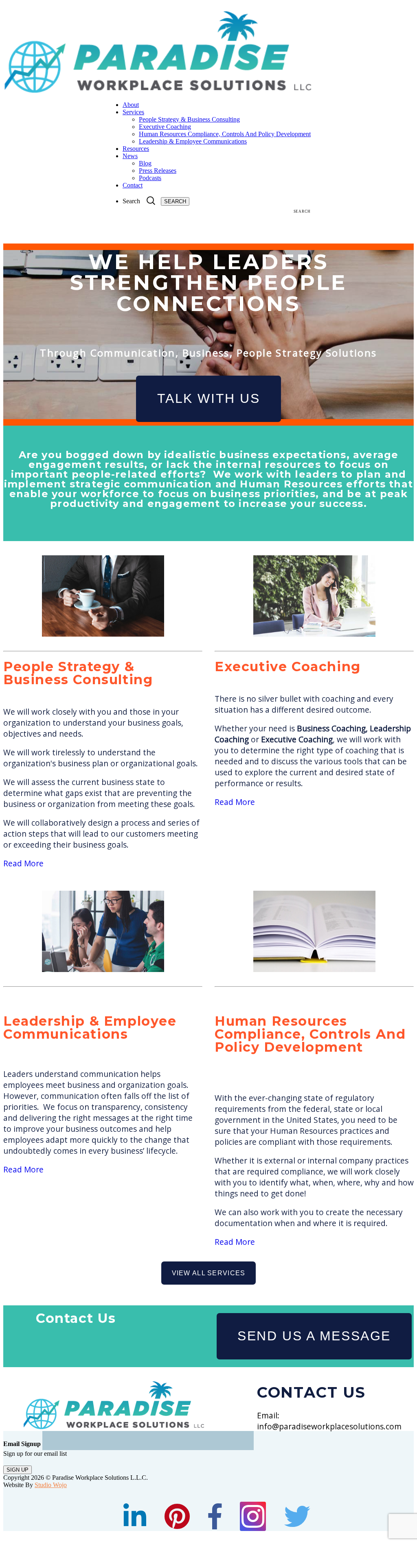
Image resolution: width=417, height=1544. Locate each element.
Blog (145, 163)
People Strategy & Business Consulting (189, 119)
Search (131, 201)
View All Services (209, 1273)
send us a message (314, 1336)
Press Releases (157, 170)
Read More (23, 863)
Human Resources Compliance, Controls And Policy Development (225, 133)
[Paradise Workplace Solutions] (157, 90)
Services (133, 112)
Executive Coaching (165, 126)
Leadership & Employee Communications (193, 141)
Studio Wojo (51, 1484)
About (131, 104)
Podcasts (150, 177)
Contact (133, 185)
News (130, 155)
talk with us (208, 398)
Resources (136, 148)
